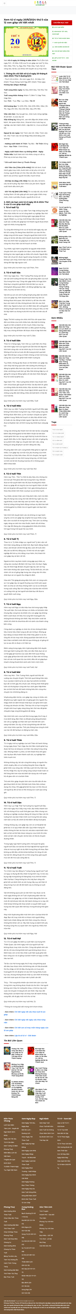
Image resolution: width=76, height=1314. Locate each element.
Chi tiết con (19, 1028)
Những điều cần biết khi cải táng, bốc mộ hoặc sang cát (65, 239)
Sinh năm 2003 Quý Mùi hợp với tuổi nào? (65, 184)
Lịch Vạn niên (9, 1125)
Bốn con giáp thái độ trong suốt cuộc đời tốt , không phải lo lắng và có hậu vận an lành (65, 307)
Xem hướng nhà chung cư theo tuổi (10, 1249)
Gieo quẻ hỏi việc (63, 1161)
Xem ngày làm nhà (29, 1151)
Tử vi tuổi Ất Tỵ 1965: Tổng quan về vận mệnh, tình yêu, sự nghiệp (65, 211)
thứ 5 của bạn (57, 429)
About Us (31, 1303)
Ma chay (42, 1242)
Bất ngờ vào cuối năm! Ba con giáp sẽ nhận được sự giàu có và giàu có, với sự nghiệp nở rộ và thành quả (41, 1055)
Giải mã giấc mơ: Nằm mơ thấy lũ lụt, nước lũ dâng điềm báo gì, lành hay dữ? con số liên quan (65, 330)
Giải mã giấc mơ (45, 1246)
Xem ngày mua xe (28, 1189)
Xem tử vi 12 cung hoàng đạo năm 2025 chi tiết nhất (64, 271)
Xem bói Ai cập (62, 1133)
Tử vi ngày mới (57, 455)
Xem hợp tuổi (44, 1123)
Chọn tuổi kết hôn (46, 1126)
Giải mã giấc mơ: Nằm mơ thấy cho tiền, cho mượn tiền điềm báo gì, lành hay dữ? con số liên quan (65, 394)
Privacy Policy (9, 1303)
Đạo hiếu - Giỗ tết (46, 1235)
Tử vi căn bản (9, 1142)
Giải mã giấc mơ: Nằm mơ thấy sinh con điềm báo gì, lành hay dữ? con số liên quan (65, 379)
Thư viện (42, 1218)
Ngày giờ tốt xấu (10, 1139)
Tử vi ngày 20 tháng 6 (60, 447)
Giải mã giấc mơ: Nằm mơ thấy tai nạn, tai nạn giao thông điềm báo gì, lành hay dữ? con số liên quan (65, 362)
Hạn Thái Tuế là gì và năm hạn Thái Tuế (65, 249)
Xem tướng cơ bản (11, 1146)
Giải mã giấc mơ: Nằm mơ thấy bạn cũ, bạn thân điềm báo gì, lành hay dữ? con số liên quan (65, 411)
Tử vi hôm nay (57, 440)
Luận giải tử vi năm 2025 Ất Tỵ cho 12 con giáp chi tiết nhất (65, 79)
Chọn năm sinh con (46, 1133)
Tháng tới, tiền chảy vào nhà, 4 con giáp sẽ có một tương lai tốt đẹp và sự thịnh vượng (17, 1053)
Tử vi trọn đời (62, 1130)
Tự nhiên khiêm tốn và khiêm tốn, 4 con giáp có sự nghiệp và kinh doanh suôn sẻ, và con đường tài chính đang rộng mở (17, 1089)
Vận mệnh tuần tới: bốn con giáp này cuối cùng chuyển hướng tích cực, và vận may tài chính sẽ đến (41, 1096)
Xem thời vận (62, 1151)
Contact (12, 1301)
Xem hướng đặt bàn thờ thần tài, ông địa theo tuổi (11, 1273)
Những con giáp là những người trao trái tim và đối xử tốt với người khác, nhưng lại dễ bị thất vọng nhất (17, 1070)
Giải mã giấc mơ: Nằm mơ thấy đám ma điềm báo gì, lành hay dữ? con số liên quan (65, 346)
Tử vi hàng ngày (58, 437)
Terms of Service (21, 1303)
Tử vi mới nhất (57, 444)
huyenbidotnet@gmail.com (25, 1301)
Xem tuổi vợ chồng (46, 1130)
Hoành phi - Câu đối (46, 1215)
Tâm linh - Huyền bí (11, 1128)
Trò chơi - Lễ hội (45, 1239)
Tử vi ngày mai (57, 451)
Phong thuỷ (8, 1149)
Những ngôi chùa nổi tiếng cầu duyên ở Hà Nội (65, 260)
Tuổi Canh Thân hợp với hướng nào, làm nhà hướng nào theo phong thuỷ (65, 197)
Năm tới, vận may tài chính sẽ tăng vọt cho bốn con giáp (64, 90)
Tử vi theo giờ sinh (64, 1144)
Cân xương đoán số (64, 1147)
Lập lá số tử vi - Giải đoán (25, 1036)
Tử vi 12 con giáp (58, 433)
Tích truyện (43, 1211)
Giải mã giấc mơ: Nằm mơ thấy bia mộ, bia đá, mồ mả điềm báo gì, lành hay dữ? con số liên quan (65, 225)
